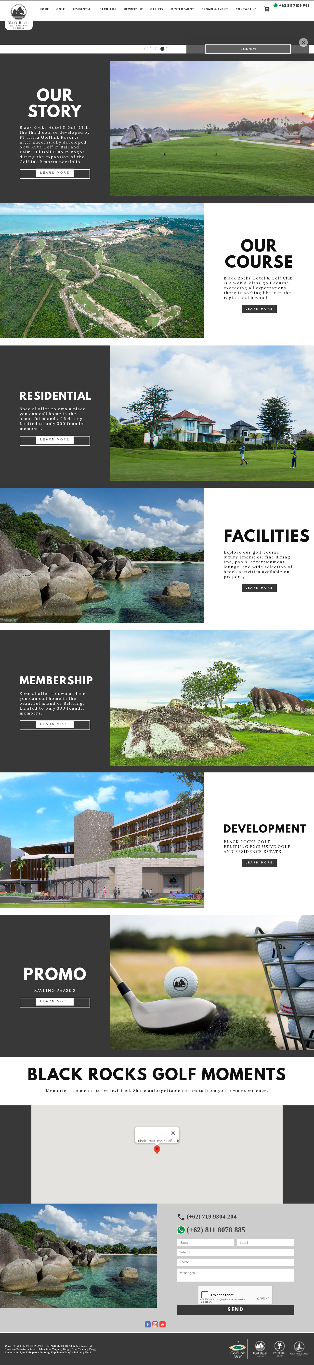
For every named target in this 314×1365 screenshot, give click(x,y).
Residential (82, 9)
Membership (133, 9)
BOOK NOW (248, 49)
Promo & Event (215, 9)
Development (182, 9)
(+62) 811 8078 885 (216, 1230)
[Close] (173, 1133)
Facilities (108, 9)
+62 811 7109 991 (294, 6)
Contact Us (246, 9)
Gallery (157, 9)
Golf (60, 9)
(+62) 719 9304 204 (212, 1216)
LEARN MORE (55, 172)
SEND (235, 1310)
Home (44, 9)
